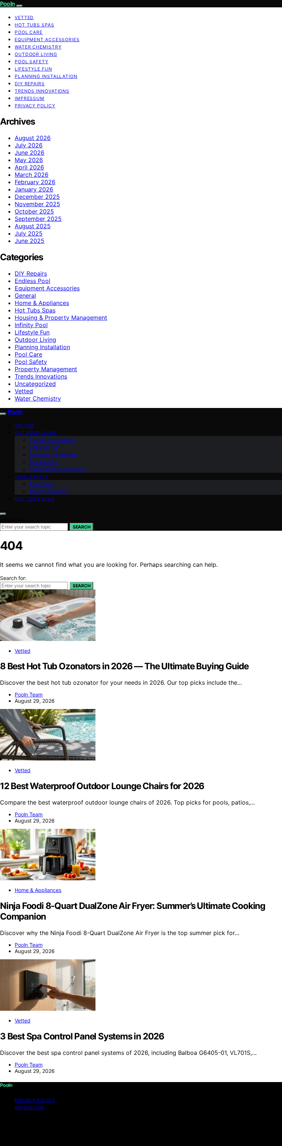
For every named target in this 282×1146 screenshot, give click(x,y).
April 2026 (29, 167)
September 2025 (38, 218)
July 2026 (29, 145)
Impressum (29, 98)
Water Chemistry (38, 47)
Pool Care (29, 32)
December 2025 (37, 196)
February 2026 (35, 182)
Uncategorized (35, 383)
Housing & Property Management (61, 317)
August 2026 (33, 138)
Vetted (24, 17)
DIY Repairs (30, 83)
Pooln (7, 3)
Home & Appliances (42, 303)
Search (81, 527)
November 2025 (37, 204)
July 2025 (29, 233)
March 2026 (31, 174)
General (25, 295)
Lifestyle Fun (33, 69)
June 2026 (29, 152)
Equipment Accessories (47, 39)
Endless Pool (32, 280)
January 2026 (34, 189)
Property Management (46, 369)
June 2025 (29, 240)
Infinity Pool (31, 325)
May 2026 (29, 160)
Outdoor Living (36, 54)
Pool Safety (31, 61)
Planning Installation (46, 76)
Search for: (13, 519)
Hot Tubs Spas (34, 25)
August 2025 (33, 226)
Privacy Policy (35, 105)
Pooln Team (29, 694)
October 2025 (34, 211)
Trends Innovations (42, 91)
